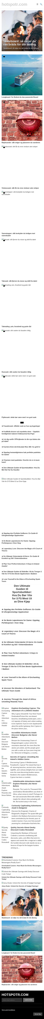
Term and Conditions (8, 1010)
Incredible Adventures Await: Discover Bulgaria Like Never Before (24, 735)
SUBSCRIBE (28, 1000)
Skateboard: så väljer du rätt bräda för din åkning (19, 918)
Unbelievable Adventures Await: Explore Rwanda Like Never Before (27, 783)
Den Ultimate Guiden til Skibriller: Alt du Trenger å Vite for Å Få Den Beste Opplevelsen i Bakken (22, 666)
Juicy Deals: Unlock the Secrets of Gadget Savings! (20, 886)
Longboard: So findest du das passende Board (18, 953)
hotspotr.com (14, 4)
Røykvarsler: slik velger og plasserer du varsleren (19, 984)
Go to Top (38, 1014)
